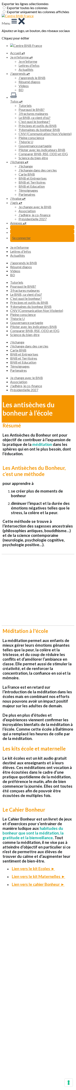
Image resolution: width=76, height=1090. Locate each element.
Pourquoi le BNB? (32, 109)
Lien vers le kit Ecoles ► (33, 868)
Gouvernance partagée (35, 146)
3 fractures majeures (33, 114)
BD (21, 90)
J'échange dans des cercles (38, 170)
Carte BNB (27, 174)
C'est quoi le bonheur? (34, 122)
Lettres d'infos (29, 65)
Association (27, 211)
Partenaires (27, 194)
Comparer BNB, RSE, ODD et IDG (43, 154)
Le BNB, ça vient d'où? (34, 118)
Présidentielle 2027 (33, 219)
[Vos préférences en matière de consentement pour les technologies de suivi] (69, 1083)
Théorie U (26, 142)
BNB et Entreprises (33, 178)
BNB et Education (32, 186)
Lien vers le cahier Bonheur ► (38, 884)
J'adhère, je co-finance (34, 215)
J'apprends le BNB (32, 78)
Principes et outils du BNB (38, 126)
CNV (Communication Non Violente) (45, 134)
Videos (24, 86)
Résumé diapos (29, 82)
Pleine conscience (31, 138)
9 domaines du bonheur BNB (39, 130)
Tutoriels (25, 105)
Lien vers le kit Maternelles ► (38, 876)
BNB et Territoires (32, 182)
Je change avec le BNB (35, 207)
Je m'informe (28, 61)
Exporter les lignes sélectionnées (25, 4)
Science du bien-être (33, 158)
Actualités (26, 69)
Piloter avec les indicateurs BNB (42, 150)
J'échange (26, 166)
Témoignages (28, 190)
